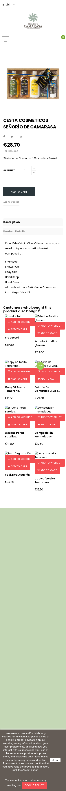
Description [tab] (11, 222)
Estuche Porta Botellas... (14, 434)
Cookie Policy (34, 785)
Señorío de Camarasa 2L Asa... (47, 389)
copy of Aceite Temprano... (15, 389)
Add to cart (19, 191)
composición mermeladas (44, 434)
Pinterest (21, 137)
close (55, 760)
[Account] (63, 4)
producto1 (12, 337)
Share (4, 137)
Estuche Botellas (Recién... (46, 343)
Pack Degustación (17, 475)
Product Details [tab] (14, 231)
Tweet (12, 137)
